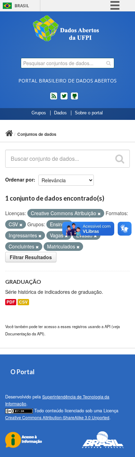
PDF (11, 302)
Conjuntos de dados (36, 134)
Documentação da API (24, 333)
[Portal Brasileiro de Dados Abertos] (67, 29)
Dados (60, 113)
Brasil (22, 6)
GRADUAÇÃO (23, 281)
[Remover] (99, 213)
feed (53, 99)
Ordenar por (19, 179)
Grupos (39, 113)
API (107, 326)
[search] (108, 63)
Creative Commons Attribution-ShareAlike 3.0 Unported (57, 417)
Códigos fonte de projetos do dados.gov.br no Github (74, 99)
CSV (23, 302)
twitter (64, 99)
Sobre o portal (89, 113)
